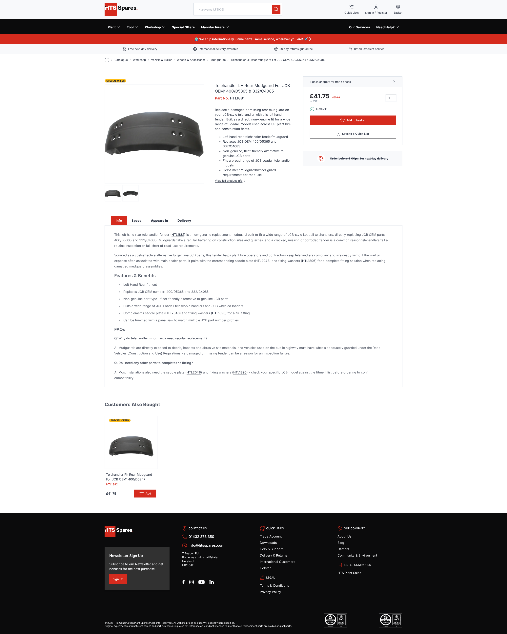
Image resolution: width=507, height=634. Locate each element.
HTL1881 (178, 235)
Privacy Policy (270, 592)
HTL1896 (308, 261)
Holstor (265, 568)
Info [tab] (119, 220)
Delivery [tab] (184, 220)
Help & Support (271, 549)
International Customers (277, 562)
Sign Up (120, 579)
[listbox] (154, 134)
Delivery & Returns (273, 555)
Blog (340, 543)
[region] (154, 134)
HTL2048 (262, 261)
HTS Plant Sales (349, 573)
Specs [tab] (136, 220)
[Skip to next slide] (198, 134)
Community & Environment (357, 555)
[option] (154, 134)
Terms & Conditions (274, 585)
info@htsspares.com (206, 545)
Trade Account (271, 536)
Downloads (268, 543)
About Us (344, 536)
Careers (343, 549)
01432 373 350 (201, 537)
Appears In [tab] (159, 220)
